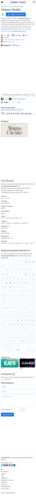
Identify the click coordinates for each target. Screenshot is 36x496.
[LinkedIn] (12, 465)
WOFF (14, 110)
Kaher (21, 368)
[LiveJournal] (14, 465)
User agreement (5, 486)
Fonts (2, 469)
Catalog (3, 473)
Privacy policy (5, 488)
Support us (4, 482)
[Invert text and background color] (13, 99)
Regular (24, 31)
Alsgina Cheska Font (17, 14)
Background (22, 99)
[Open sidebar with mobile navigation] (2, 2)
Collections (4, 478)
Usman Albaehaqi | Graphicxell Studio (14, 39)
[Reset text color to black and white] (2, 99)
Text (7, 99)
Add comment (7, 414)
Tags (2, 476)
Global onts (18, 2)
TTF (4, 110)
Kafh (2, 368)
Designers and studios (7, 480)
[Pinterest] (7, 465)
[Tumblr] (9, 465)
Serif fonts (15, 45)
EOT (9, 110)
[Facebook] (4, 465)
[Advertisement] (18, 69)
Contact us (4, 484)
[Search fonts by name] (34, 2)
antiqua (9, 42)
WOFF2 (20, 110)
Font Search (4, 471)
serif (13, 42)
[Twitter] (2, 465)
